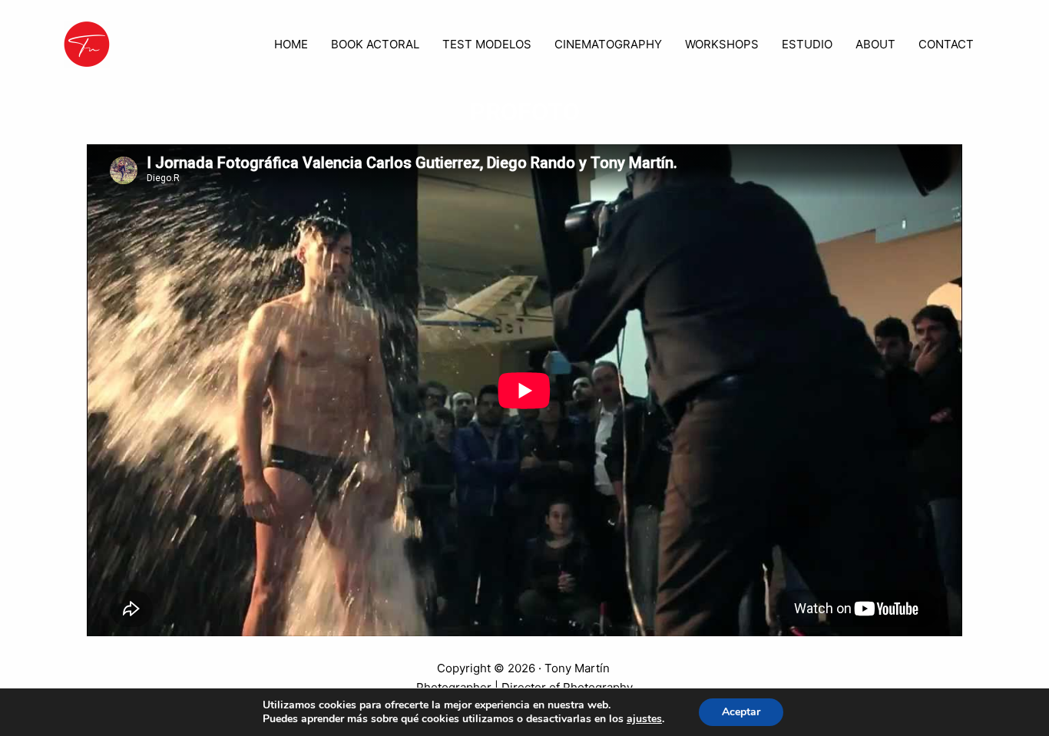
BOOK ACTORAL (375, 44)
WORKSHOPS (722, 44)
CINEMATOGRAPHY (608, 44)
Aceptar (741, 712)
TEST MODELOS (486, 44)
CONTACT (946, 44)
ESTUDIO (807, 44)
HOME (291, 44)
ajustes (644, 719)
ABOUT (875, 44)
